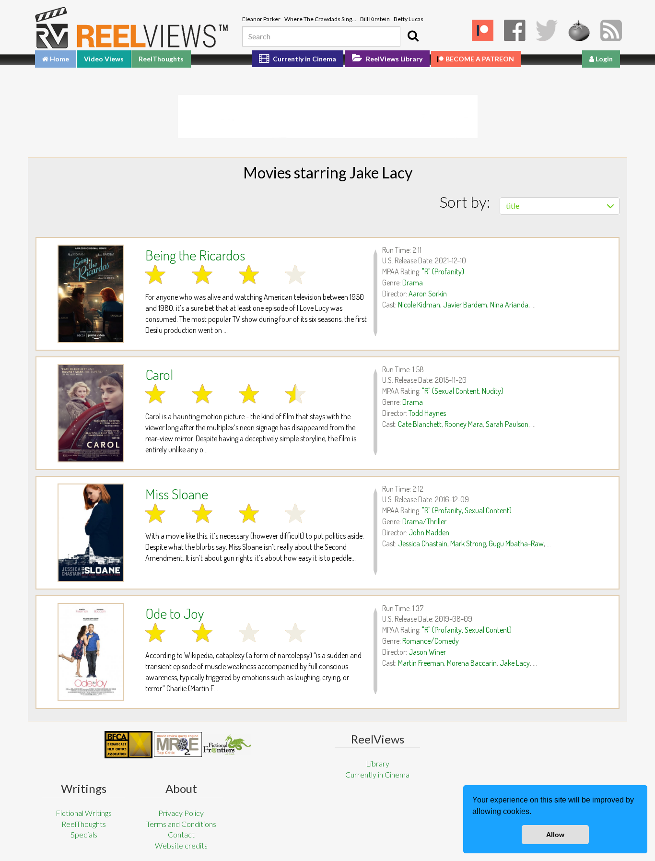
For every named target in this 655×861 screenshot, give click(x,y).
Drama (412, 282)
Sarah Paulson (507, 424)
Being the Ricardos (195, 255)
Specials (83, 834)
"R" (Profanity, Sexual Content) (467, 510)
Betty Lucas (408, 19)
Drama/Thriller (424, 521)
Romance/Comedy (430, 641)
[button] (534, 812)
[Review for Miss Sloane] (91, 533)
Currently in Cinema (303, 59)
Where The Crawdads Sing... (320, 19)
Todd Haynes (427, 413)
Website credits (181, 845)
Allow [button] (555, 834)
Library (377, 763)
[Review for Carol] (91, 413)
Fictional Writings (84, 812)
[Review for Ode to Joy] (91, 652)
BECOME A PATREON (479, 59)
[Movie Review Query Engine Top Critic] (178, 744)
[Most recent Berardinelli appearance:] (227, 744)
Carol (159, 374)
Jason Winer (427, 652)
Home (58, 59)
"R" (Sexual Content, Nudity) (462, 391)
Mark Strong (468, 543)
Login (603, 59)
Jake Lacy (515, 663)
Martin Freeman (421, 663)
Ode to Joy (174, 613)
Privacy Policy (181, 812)
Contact (181, 834)
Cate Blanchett (420, 424)
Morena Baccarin (472, 663)
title (512, 205)
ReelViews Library (393, 59)
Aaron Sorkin (428, 293)
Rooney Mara (463, 424)
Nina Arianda (509, 304)
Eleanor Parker (261, 19)
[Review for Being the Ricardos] (91, 294)
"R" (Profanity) (443, 271)
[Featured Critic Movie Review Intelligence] (128, 745)
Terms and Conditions (181, 823)
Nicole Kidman (419, 304)
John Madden (429, 532)
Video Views (104, 59)
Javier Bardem (465, 304)
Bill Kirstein (375, 19)
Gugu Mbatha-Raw (516, 543)
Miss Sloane (176, 493)
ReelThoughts (161, 59)
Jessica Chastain (422, 543)
